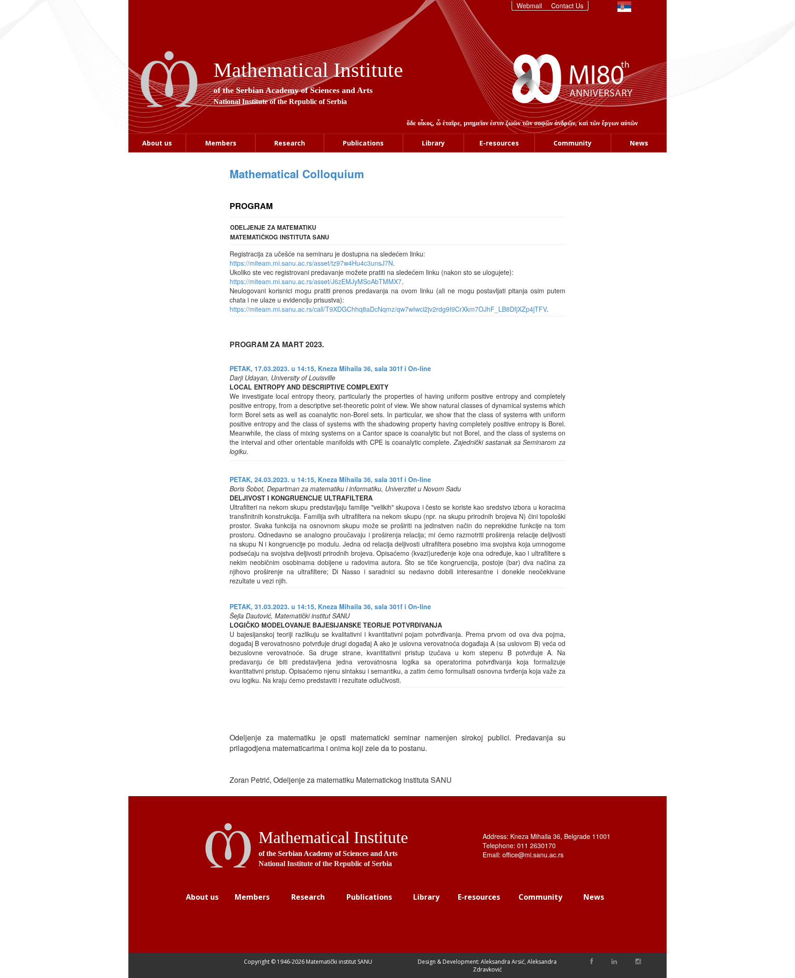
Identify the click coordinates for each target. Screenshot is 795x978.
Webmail (529, 5)
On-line (419, 368)
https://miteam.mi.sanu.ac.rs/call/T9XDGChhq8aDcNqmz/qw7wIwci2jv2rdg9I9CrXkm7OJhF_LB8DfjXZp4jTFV (388, 309)
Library (433, 143)
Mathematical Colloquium (297, 173)
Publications (363, 143)
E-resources (499, 143)
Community (572, 143)
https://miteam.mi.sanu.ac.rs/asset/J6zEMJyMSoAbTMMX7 (316, 281)
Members (220, 143)
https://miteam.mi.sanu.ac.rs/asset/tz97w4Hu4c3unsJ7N (311, 263)
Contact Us (567, 5)
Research (289, 143)
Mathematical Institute (308, 70)
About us (157, 143)
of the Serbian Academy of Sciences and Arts (293, 90)
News (639, 143)
